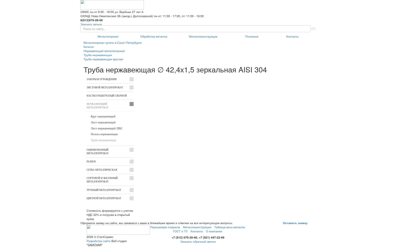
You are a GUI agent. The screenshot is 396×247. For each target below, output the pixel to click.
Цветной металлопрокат (104, 198)
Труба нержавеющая (103, 140)
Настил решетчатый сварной (107, 95)
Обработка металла (153, 36)
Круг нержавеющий (103, 116)
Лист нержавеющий (103, 122)
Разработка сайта (99, 241)
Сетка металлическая (102, 169)
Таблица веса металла (229, 227)
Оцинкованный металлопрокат (97, 151)
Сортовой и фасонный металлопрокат (102, 180)
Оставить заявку (295, 223)
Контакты (292, 36)
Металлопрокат (108, 36)
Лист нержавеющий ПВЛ (106, 128)
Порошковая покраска (165, 227)
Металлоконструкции (203, 36)
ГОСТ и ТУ (180, 231)
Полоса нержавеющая (104, 134)
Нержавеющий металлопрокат (97, 106)
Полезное (251, 36)
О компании (214, 231)
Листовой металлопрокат (105, 87)
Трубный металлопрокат (104, 190)
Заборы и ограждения (102, 79)
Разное (91, 161)
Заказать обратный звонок (198, 241)
